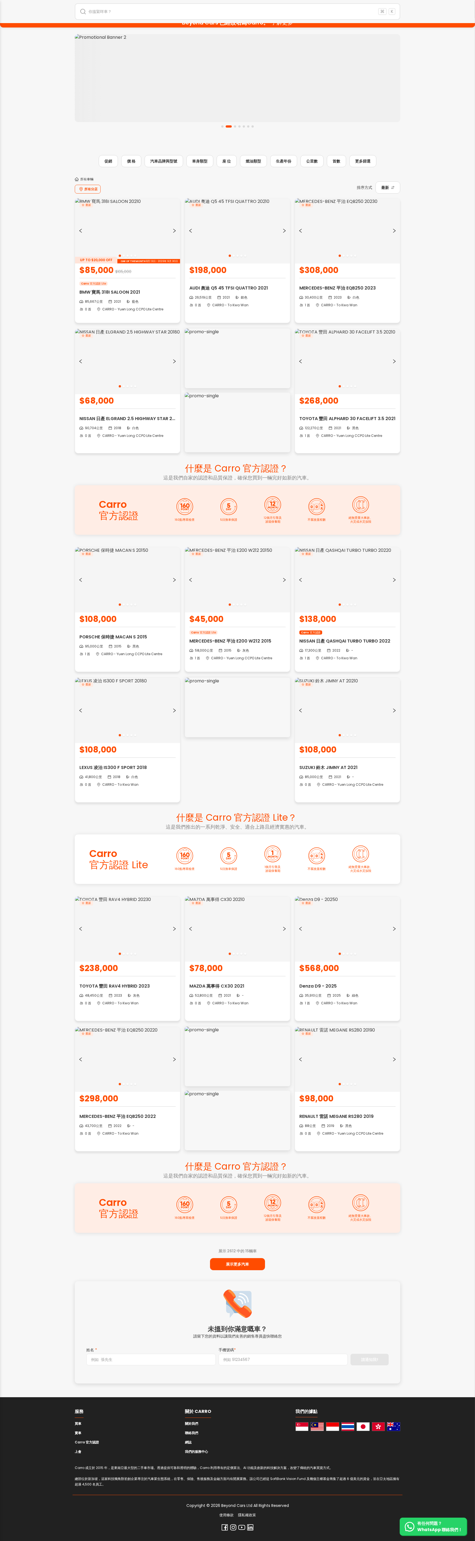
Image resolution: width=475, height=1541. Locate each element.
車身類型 (200, 161)
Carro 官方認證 (87, 1442)
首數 (336, 161)
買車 (78, 1423)
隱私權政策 (247, 1515)
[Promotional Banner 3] (237, 78)
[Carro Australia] (393, 1426)
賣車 (78, 1432)
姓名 (91, 1350)
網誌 (188, 1442)
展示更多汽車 (237, 1264)
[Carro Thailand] (348, 1426)
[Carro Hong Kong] (378, 1426)
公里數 (312, 161)
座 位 (226, 161)
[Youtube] (241, 1527)
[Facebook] (224, 1527)
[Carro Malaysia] (317, 1426)
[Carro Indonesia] (332, 1426)
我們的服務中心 (196, 1451)
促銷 (108, 161)
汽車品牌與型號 (163, 161)
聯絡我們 (191, 1432)
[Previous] (80, 230)
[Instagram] (233, 1527)
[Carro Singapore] (302, 1426)
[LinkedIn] (250, 1527)
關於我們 (191, 1423)
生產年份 (283, 161)
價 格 (131, 161)
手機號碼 (227, 1350)
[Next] (174, 230)
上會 (78, 1451)
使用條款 (226, 1515)
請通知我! (369, 1359)
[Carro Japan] (363, 1426)
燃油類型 (253, 161)
